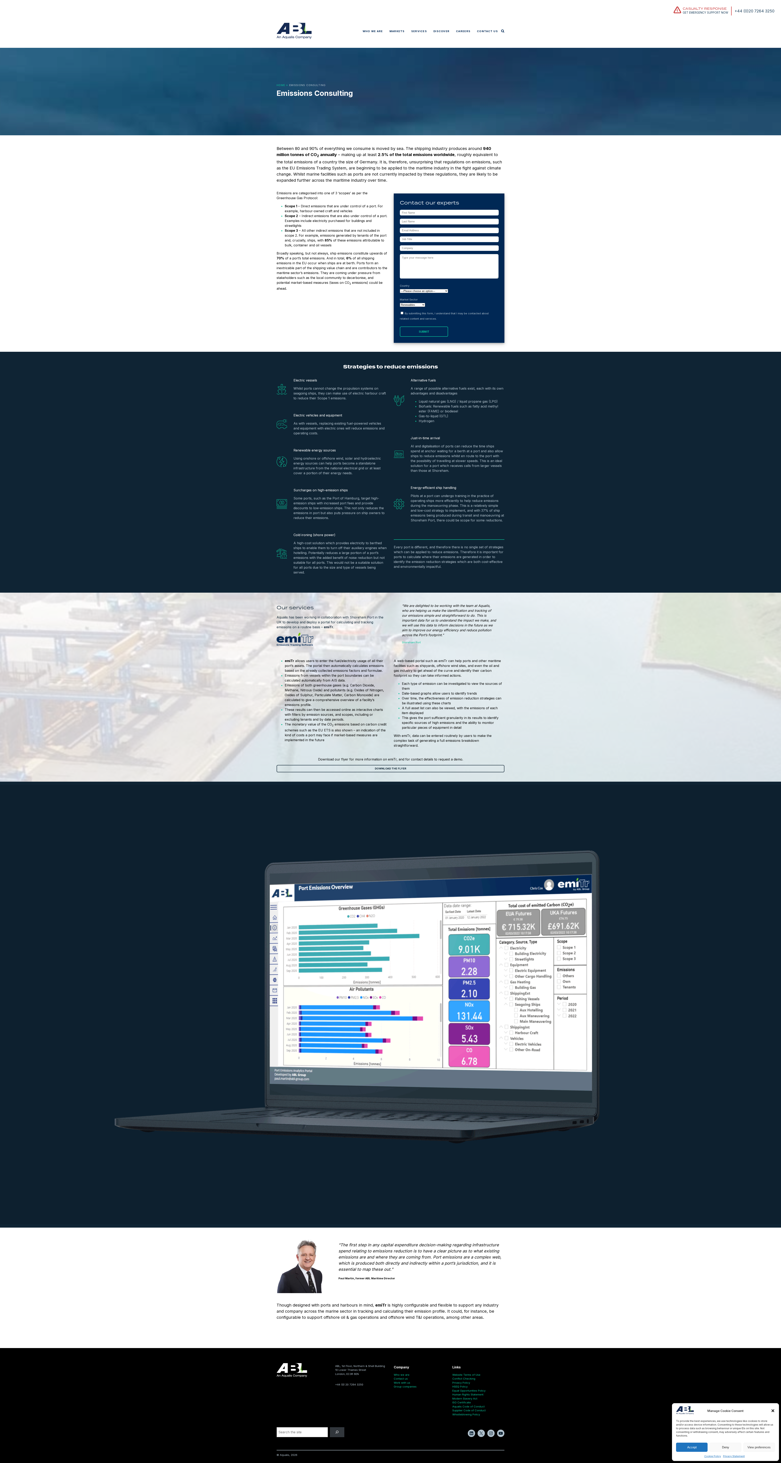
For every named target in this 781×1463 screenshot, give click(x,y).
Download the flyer (390, 768)
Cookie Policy (712, 1456)
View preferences (759, 1447)
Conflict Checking (463, 1378)
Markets (397, 31)
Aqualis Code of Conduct (468, 1406)
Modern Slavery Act (464, 1398)
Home (281, 85)
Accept (692, 1447)
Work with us (402, 1382)
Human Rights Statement (467, 1394)
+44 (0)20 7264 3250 (754, 11)
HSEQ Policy (460, 1386)
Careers (463, 31)
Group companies (405, 1386)
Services (419, 31)
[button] (773, 1411)
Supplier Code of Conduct (469, 1410)
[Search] (337, 1432)
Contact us (487, 31)
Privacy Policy (461, 1382)
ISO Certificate (461, 1402)
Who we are (373, 31)
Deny (725, 1447)
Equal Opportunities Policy (468, 1390)
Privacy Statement (734, 1456)
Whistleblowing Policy (466, 1414)
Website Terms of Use (466, 1374)
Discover (441, 31)
